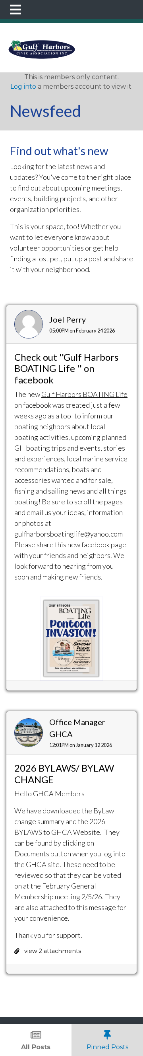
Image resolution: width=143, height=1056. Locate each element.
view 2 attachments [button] (52, 951)
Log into (23, 86)
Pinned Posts (107, 1047)
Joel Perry (67, 319)
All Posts (35, 1047)
